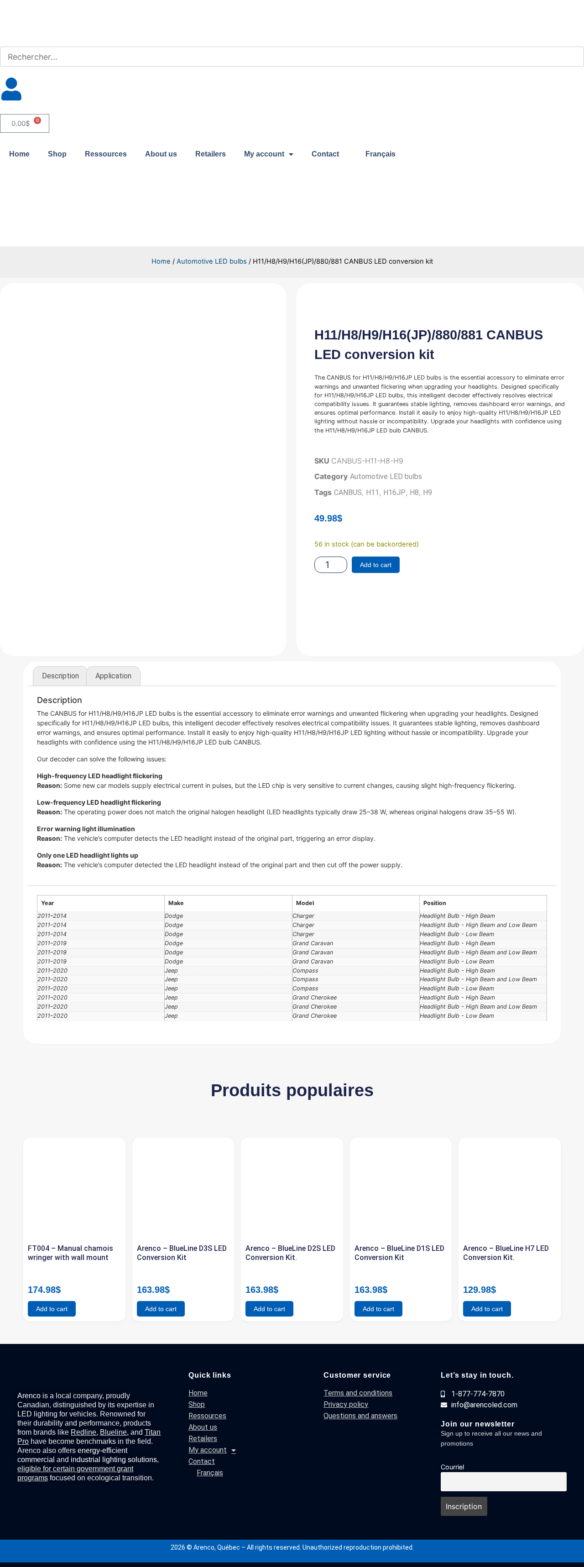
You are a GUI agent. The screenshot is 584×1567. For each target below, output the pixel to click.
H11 (372, 492)
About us (161, 154)
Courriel (452, 1467)
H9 (427, 492)
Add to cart (375, 564)
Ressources (106, 154)
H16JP (394, 492)
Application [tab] (113, 676)
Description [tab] (60, 676)
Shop (57, 154)
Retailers (210, 154)
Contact (325, 154)
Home (19, 154)
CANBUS (348, 492)
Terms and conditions (357, 1393)
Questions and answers (360, 1415)
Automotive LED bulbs (212, 261)
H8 (414, 492)
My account (264, 154)
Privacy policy (345, 1404)
